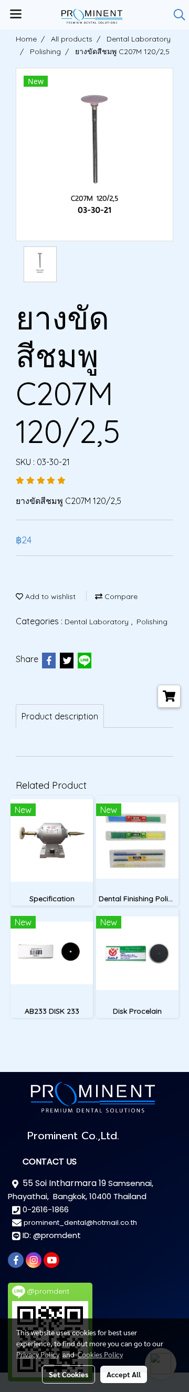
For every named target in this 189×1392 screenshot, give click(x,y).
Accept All (124, 1374)
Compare (120, 596)
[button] (175, 14)
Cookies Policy (100, 1354)
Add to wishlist (49, 596)
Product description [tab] (60, 716)
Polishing (151, 621)
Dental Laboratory (98, 621)
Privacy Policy (37, 1354)
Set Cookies (68, 1374)
